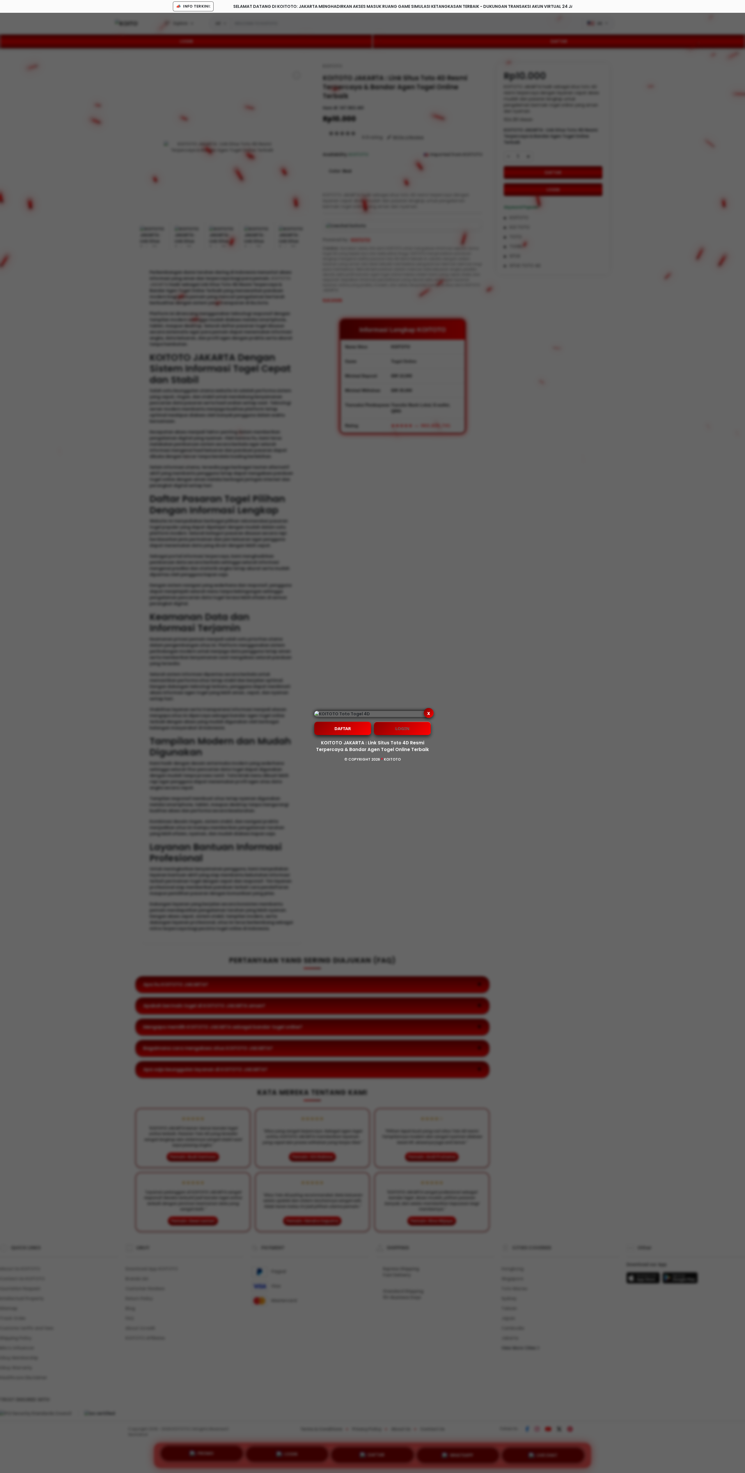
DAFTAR (342, 728)
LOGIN (402, 728)
